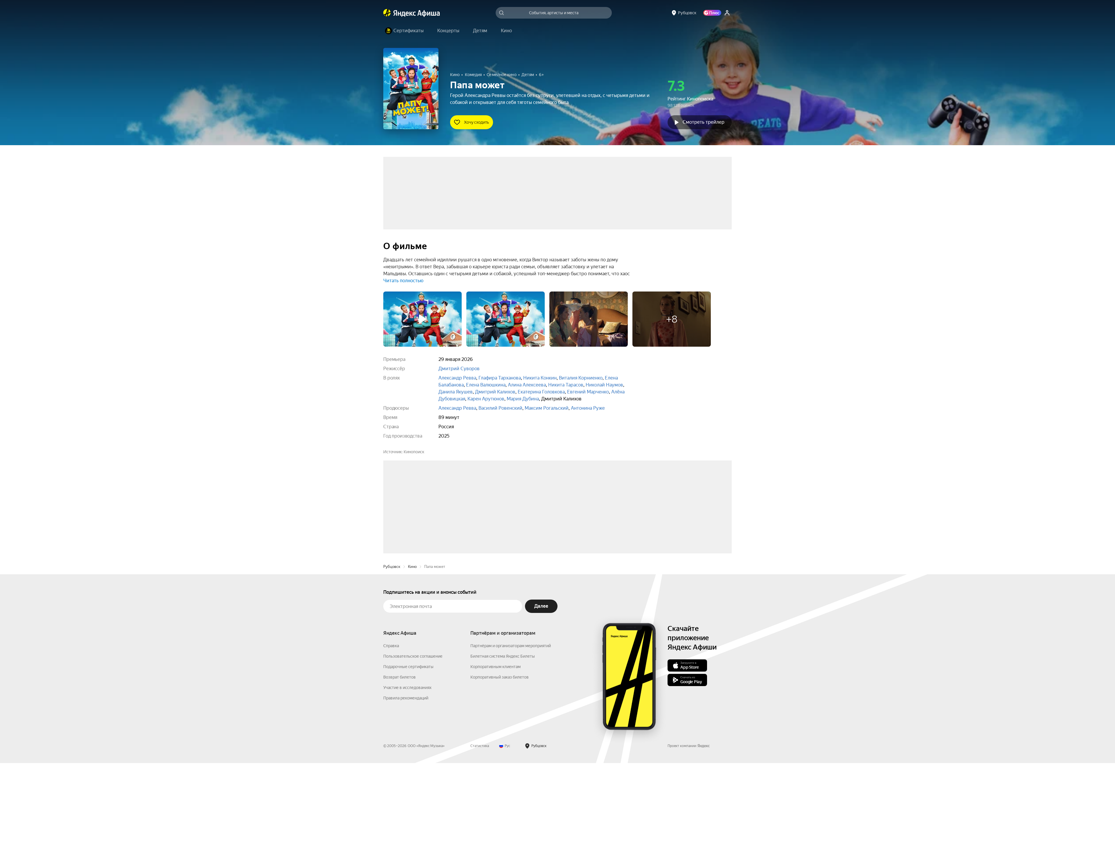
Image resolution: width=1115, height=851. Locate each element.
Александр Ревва (457, 378)
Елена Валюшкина (486, 385)
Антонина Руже (588, 408)
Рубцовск (391, 654)
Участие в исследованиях (407, 775)
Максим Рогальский (547, 408)
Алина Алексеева (527, 385)
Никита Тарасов (565, 385)
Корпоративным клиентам (495, 754)
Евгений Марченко (588, 392)
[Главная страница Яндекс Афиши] (387, 13)
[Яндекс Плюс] (712, 13)
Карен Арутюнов (485, 399)
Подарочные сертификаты (408, 754)
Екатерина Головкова (541, 392)
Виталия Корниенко (581, 378)
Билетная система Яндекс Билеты (502, 744)
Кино (412, 654)
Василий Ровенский (500, 408)
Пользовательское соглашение (413, 744)
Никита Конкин (540, 378)
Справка (391, 733)
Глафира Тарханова (500, 378)
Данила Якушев (455, 392)
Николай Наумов (604, 385)
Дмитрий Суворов (459, 368)
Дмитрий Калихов (495, 392)
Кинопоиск (414, 451)
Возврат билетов (399, 765)
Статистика (479, 834)
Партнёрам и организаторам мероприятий (510, 733)
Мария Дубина (523, 399)
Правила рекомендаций (405, 786)
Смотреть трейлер (703, 122)
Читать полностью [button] (403, 280)
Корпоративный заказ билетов (499, 765)
